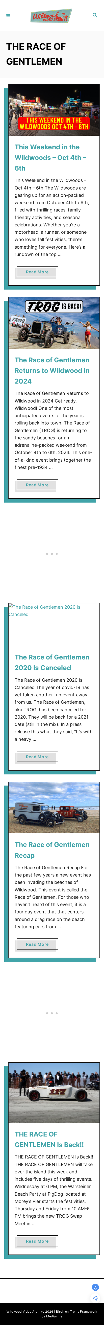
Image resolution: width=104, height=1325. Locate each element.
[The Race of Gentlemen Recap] (54, 808)
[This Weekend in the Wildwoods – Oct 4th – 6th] (54, 110)
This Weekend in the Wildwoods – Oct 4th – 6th (50, 157)
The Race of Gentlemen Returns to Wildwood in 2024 (52, 370)
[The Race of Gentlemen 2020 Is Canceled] (54, 624)
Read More (39, 273)
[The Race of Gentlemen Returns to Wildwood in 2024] (54, 323)
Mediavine (54, 1316)
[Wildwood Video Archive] (51, 15)
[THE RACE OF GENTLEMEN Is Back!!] (54, 1093)
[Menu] (8, 15)
